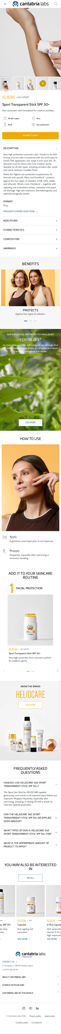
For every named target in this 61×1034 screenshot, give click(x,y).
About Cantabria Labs (14, 977)
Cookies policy (22, 1022)
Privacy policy (35, 1016)
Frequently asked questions (19, 212)
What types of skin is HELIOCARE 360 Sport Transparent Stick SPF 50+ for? (28, 832)
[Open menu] (5, 4)
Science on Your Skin (13, 985)
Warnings (9, 248)
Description (11, 148)
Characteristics (13, 230)
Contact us (8, 962)
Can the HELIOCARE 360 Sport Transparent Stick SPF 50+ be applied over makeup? (27, 817)
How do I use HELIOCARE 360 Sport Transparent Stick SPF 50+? (25, 784)
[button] (25, 321)
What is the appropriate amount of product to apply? (26, 845)
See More (30, 423)
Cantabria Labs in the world (17, 993)
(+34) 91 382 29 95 (10, 969)
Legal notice (50, 1016)
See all (30, 878)
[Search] (56, 4)
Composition (11, 239)
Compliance (36, 1022)
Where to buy (30, 136)
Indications (10, 221)
